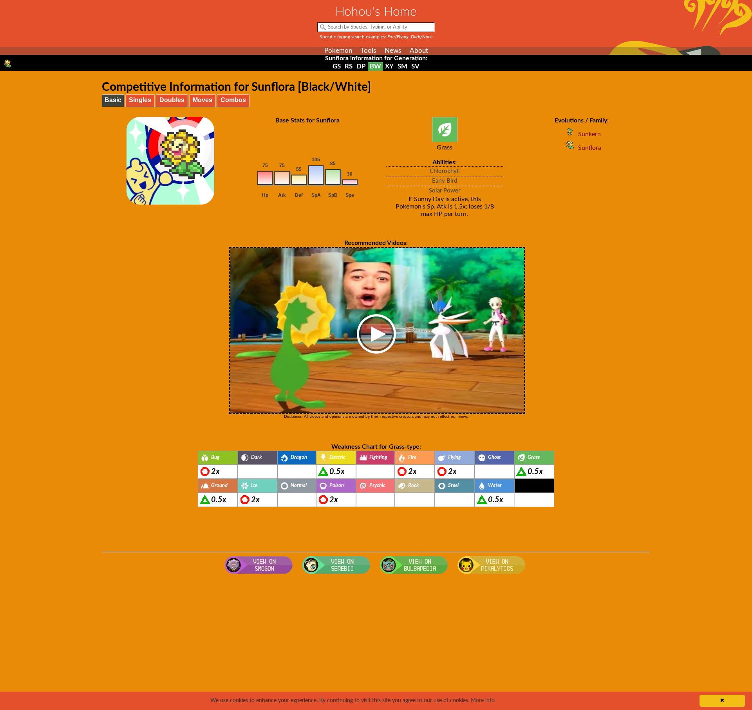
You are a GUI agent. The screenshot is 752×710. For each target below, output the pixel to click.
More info (483, 700)
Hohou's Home (376, 11)
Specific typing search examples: (376, 36)
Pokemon (338, 50)
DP (361, 66)
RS (348, 66)
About (419, 50)
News (393, 50)
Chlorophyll (445, 171)
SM (402, 66)
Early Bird (444, 181)
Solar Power (444, 191)
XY (389, 66)
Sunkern (589, 134)
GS (337, 66)
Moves (202, 100)
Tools (368, 50)
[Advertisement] (376, 640)
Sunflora (589, 148)
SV (415, 66)
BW (375, 66)
